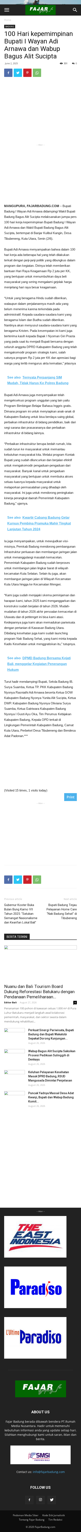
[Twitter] (52, 1500)
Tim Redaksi (55, 1519)
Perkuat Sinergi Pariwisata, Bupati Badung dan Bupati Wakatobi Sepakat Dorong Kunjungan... (51, 1034)
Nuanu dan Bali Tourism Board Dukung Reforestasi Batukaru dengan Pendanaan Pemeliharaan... (39, 991)
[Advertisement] (40, 173)
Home (7, 20)
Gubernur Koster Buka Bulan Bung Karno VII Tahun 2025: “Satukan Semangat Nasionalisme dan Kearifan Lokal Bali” (20, 913)
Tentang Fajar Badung (31, 1519)
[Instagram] (40, 1500)
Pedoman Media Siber (25, 1515)
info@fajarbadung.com (49, 1472)
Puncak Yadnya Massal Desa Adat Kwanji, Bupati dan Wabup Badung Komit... (51, 1097)
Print (70, 797)
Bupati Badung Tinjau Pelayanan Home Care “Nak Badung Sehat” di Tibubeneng (62, 911)
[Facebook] (29, 1500)
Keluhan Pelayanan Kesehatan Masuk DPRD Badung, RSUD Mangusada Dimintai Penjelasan (50, 1076)
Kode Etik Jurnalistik (53, 1515)
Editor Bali (10, 1002)
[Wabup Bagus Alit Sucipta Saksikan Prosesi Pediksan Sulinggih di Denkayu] (14, 1056)
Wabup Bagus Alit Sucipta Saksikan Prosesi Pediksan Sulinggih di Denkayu (51, 1055)
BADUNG (9, 26)
